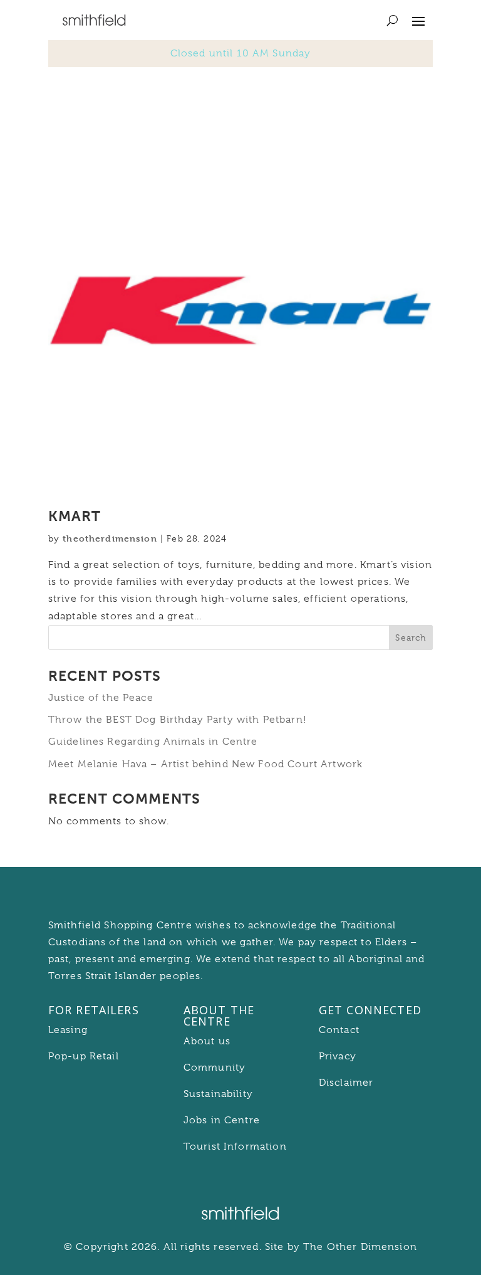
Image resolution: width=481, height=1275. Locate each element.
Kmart (74, 516)
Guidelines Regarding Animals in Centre (153, 741)
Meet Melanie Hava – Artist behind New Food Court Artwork (205, 764)
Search (410, 637)
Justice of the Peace (100, 697)
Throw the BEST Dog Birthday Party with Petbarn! (177, 719)
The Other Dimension (360, 1246)
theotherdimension (110, 538)
